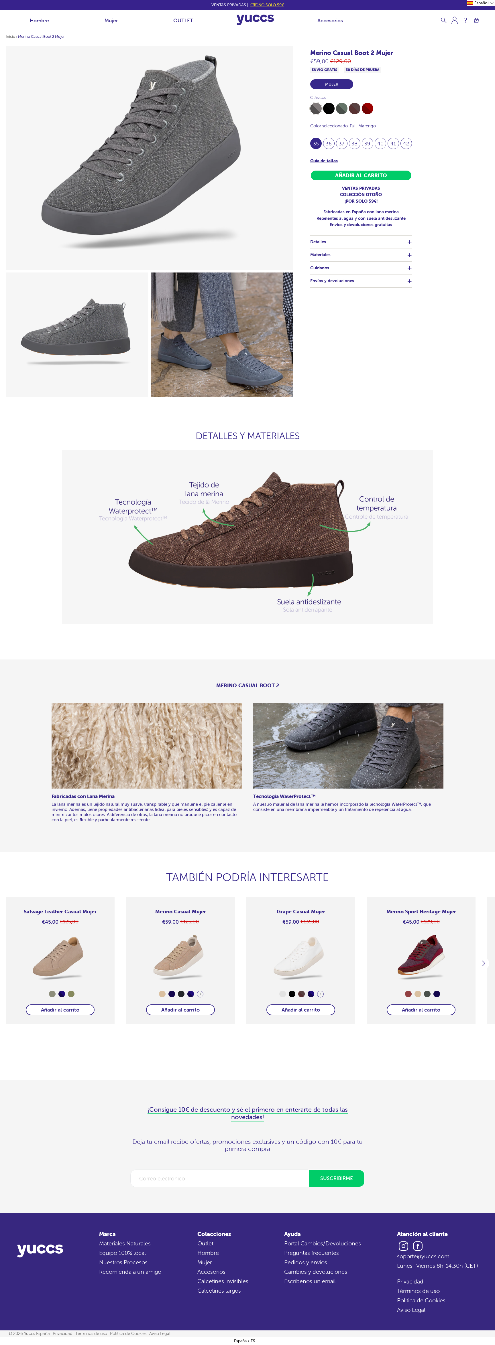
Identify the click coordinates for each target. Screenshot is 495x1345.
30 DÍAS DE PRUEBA (363, 69)
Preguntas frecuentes (311, 1252)
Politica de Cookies (421, 1300)
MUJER (331, 84)
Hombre (39, 20)
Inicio (10, 36)
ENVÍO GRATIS (324, 69)
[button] (481, 3)
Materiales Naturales (125, 1243)
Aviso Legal (411, 1309)
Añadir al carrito (60, 1009)
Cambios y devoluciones (315, 1271)
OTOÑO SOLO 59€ (267, 4)
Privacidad (410, 1281)
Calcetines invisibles (222, 1281)
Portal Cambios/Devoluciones (322, 1243)
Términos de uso (418, 1290)
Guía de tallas (324, 160)
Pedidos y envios (305, 1262)
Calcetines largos (219, 1290)
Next (200, 994)
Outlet (205, 1243)
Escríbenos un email (310, 1281)
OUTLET (183, 20)
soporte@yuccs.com (423, 1256)
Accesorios (330, 20)
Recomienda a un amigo (130, 1271)
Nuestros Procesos (123, 1262)
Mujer (111, 20)
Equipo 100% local (122, 1252)
